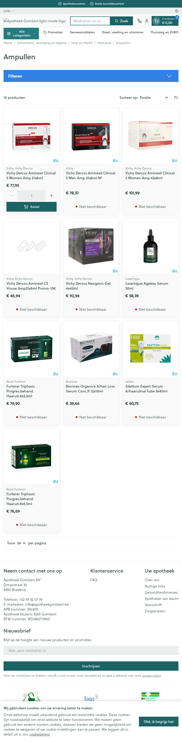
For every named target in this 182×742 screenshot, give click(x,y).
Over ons (152, 579)
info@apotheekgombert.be (47, 604)
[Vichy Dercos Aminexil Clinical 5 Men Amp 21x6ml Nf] (91, 135)
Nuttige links (155, 586)
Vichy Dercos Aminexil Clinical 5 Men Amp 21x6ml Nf (90, 175)
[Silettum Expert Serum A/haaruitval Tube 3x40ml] (150, 349)
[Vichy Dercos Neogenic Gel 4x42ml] (91, 246)
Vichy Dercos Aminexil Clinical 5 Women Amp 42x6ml (150, 175)
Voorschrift (153, 604)
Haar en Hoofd (82, 43)
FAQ (93, 579)
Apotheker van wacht (161, 598)
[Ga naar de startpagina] (35, 20)
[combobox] (90, 20)
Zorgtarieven (155, 611)
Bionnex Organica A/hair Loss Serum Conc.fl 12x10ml (90, 389)
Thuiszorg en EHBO (164, 32)
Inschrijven (91, 665)
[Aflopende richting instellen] (175, 97)
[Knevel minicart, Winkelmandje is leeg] (156, 21)
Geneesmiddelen (82, 32)
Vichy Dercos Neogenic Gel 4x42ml (88, 286)
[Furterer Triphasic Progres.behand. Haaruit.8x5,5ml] (31, 349)
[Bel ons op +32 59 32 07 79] (139, 21)
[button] (91, 76)
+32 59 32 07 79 (30, 599)
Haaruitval (104, 43)
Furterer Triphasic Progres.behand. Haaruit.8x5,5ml (20, 391)
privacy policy (151, 675)
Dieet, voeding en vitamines (122, 32)
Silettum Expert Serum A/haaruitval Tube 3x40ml (146, 389)
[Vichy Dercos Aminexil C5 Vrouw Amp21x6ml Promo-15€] (31, 246)
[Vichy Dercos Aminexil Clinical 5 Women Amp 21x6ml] (31, 135)
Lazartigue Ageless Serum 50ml (146, 286)
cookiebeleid (39, 734)
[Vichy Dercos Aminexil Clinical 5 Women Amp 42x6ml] (150, 135)
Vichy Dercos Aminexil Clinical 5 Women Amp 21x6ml (31, 175)
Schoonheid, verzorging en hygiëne (42, 43)
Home (8, 43)
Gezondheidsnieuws (161, 592)
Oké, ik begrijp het (159, 721)
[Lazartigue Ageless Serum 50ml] (150, 246)
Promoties (55, 32)
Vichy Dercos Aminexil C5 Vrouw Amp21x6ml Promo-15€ (31, 286)
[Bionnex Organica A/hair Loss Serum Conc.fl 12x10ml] (91, 349)
